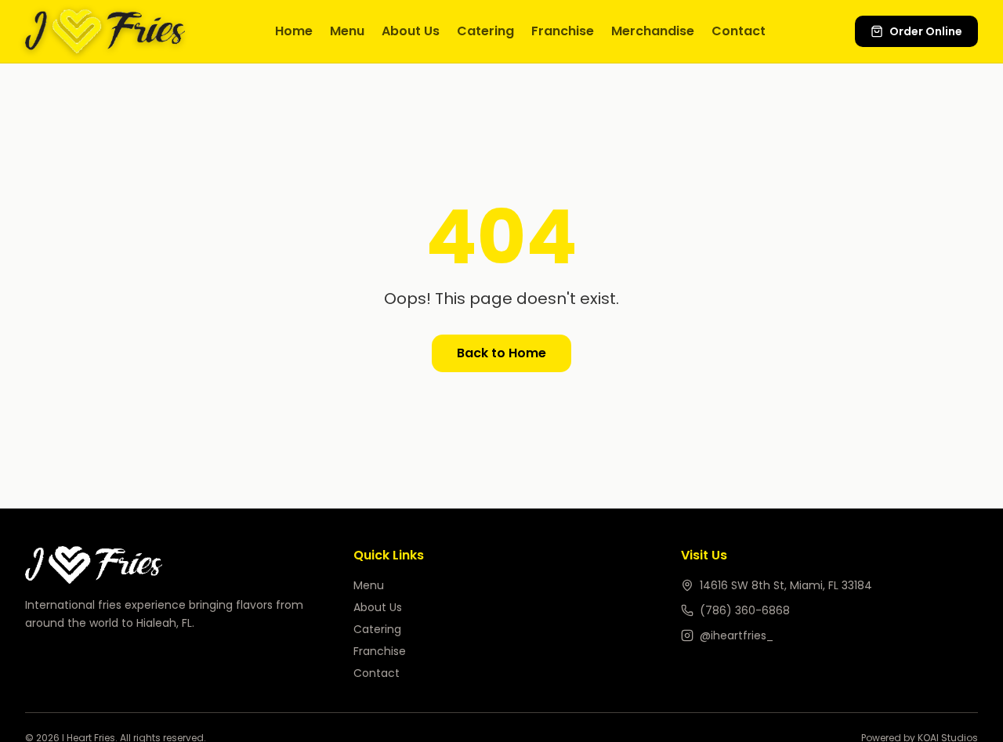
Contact (739, 31)
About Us (411, 31)
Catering (485, 31)
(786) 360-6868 (745, 610)
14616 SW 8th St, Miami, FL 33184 (786, 585)
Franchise (562, 31)
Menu (347, 31)
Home (294, 31)
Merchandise (652, 31)
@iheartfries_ (736, 635)
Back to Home (501, 353)
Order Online (925, 31)
